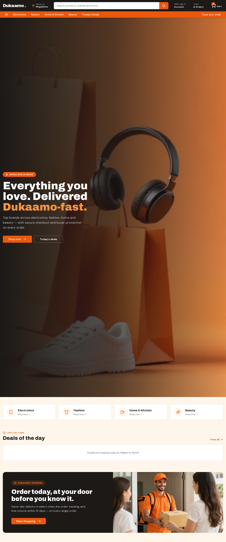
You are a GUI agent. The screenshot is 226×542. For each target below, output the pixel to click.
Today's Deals (90, 14)
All (6, 14)
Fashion (35, 14)
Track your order (211, 14)
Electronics (19, 14)
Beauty (73, 14)
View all (215, 439)
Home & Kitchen (54, 14)
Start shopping (25, 521)
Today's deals (48, 239)
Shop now (14, 239)
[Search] (163, 5)
